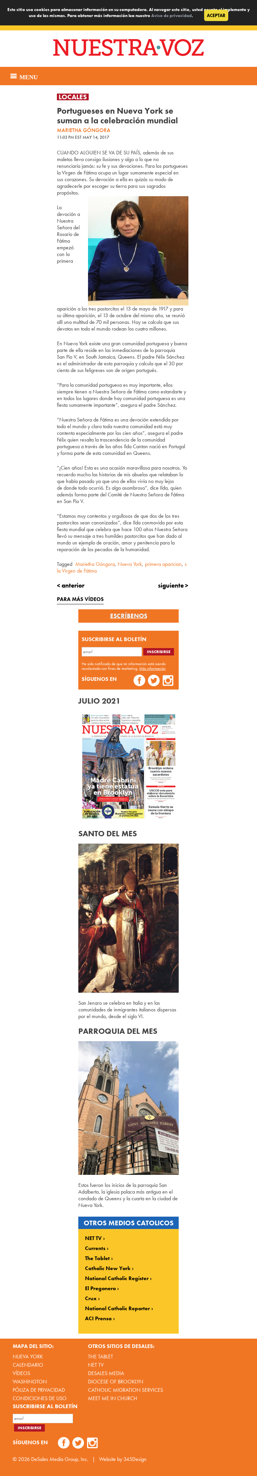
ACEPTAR (216, 15)
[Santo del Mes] (128, 990)
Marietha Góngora (95, 564)
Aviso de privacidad (171, 15)
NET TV (93, 1238)
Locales (73, 97)
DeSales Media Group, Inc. (59, 1459)
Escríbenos (128, 616)
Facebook (139, 681)
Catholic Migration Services (125, 1389)
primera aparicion (163, 564)
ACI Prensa (98, 1318)
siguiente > (173, 585)
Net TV (96, 1364)
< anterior (70, 585)
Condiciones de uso (40, 1398)
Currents (95, 1248)
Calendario (28, 1364)
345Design (135, 1459)
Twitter (154, 681)
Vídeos (21, 1373)
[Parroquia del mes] (128, 1173)
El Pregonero (100, 1288)
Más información (152, 668)
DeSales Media (106, 1373)
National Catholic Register (117, 1278)
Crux (91, 1298)
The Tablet (97, 1258)
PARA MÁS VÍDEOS (80, 599)
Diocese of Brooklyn (115, 1381)
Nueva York (130, 564)
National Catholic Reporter (117, 1308)
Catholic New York (108, 1268)
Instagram (168, 681)
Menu (28, 76)
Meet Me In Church (112, 1398)
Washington (30, 1381)
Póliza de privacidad (39, 1389)
